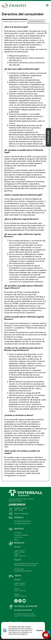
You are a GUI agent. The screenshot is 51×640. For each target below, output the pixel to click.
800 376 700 (18, 510)
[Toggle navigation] (47, 5)
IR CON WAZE (19, 569)
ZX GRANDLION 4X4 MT (22, 521)
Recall (16, 540)
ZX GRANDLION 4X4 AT (22, 524)
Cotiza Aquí (18, 537)
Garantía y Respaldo (21, 535)
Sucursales (17, 533)
